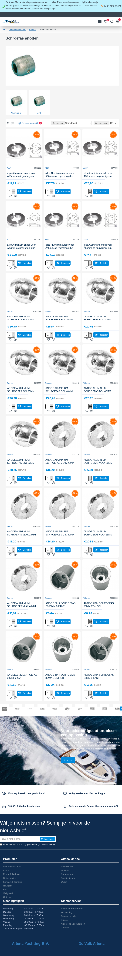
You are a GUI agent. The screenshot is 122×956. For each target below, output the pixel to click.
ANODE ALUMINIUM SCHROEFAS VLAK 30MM (59, 533)
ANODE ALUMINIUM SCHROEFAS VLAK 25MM (98, 461)
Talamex (10, 311)
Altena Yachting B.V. (30, 944)
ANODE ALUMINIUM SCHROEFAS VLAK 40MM (21, 605)
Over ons (68, 760)
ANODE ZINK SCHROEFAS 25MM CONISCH (99, 605)
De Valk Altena (91, 944)
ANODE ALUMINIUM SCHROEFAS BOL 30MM (97, 318)
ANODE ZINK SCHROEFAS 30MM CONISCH (60, 676)
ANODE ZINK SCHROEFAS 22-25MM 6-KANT (60, 605)
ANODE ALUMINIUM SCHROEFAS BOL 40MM (59, 390)
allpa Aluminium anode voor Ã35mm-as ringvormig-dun (98, 175)
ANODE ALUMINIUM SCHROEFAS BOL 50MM (20, 461)
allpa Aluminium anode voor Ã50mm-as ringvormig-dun (98, 246)
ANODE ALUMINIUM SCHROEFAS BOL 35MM (20, 390)
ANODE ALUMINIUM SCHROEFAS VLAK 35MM (98, 533)
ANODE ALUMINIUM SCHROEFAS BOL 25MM (59, 318)
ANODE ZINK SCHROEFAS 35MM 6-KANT (99, 676)
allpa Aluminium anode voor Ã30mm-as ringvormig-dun (59, 175)
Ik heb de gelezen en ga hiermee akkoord (29, 844)
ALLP (9, 168)
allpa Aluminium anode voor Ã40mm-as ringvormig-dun (21, 246)
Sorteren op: (58, 123)
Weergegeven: (101, 123)
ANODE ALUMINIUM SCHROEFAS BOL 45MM (97, 390)
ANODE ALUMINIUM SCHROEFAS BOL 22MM (20, 318)
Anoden (32, 29)
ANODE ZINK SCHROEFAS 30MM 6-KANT (22, 676)
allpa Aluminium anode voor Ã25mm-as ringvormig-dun (21, 175)
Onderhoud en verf (17, 29)
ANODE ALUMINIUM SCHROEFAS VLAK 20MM (59, 461)
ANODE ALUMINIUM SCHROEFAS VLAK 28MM (21, 533)
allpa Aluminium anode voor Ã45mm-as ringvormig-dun (59, 246)
